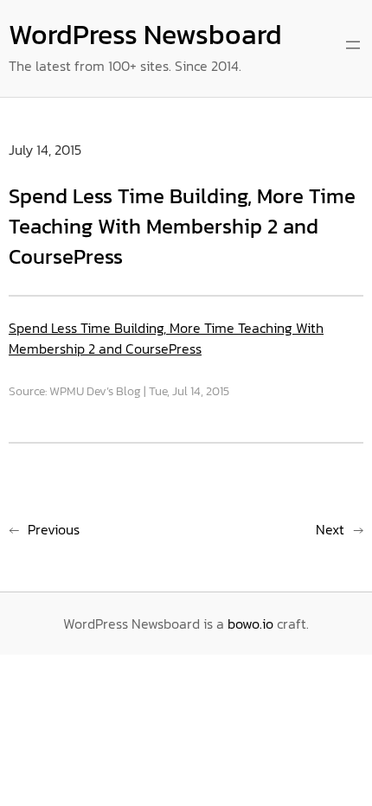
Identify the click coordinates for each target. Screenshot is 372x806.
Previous (54, 529)
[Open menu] (353, 45)
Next (330, 529)
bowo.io (250, 623)
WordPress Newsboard (145, 34)
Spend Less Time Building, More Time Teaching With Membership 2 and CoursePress (166, 338)
